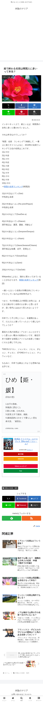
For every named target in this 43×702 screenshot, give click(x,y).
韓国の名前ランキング (13, 187)
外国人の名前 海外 (11, 488)
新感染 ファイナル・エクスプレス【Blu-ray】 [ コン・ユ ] (26, 441)
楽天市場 (20, 454)
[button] (34, 112)
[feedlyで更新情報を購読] (11, 518)
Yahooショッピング (21, 466)
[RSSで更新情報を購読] (31, 518)
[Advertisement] (21, 38)
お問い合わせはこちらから (21, 694)
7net (20, 471)
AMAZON (21, 459)
